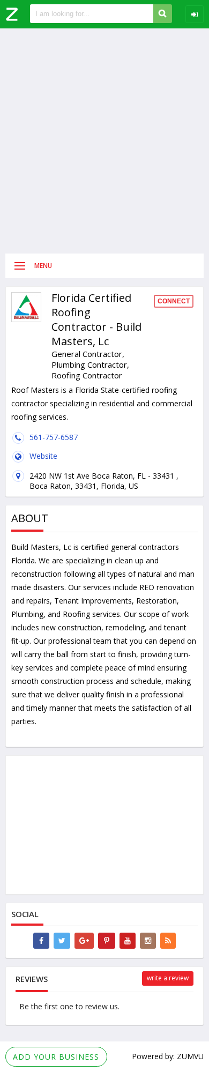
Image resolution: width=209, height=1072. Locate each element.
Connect (174, 301)
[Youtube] (128, 941)
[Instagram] (148, 941)
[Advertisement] (104, 140)
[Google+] (84, 941)
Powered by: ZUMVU (168, 1056)
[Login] (194, 14)
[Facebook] (41, 941)
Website (43, 456)
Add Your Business (56, 1057)
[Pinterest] (106, 941)
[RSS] (168, 941)
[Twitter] (62, 941)
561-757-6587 (53, 437)
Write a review (168, 977)
